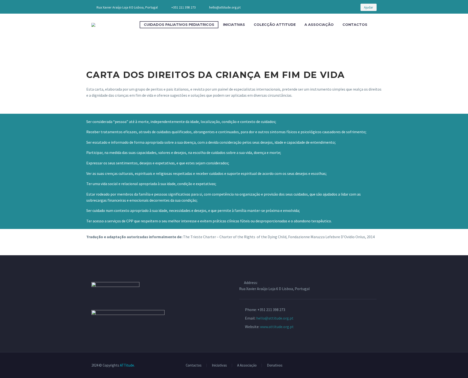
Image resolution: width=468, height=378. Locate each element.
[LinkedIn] (333, 7)
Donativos (275, 365)
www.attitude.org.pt (277, 326)
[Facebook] (326, 7)
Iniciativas (234, 24)
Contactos (354, 24)
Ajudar (368, 7)
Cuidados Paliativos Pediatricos (179, 24)
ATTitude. (127, 365)
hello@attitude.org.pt (225, 7)
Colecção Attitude (275, 24)
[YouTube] (341, 7)
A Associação (319, 24)
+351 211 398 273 (183, 7)
